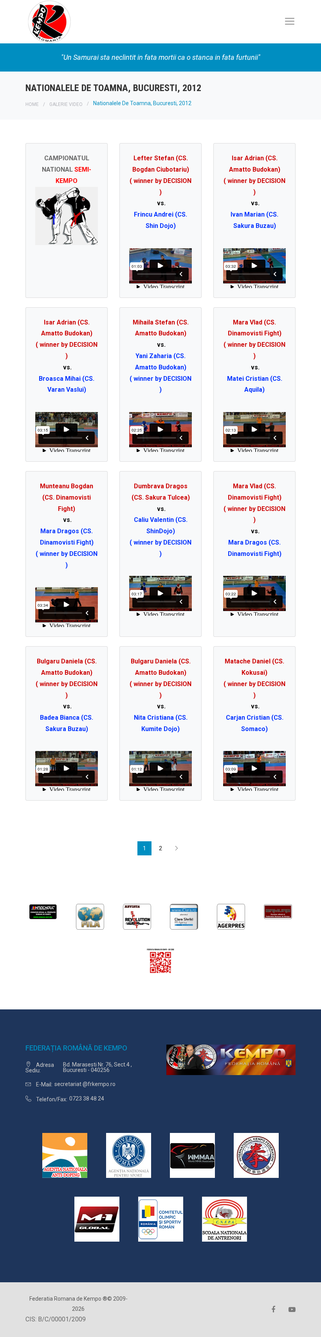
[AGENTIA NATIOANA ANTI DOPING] (64, 1155)
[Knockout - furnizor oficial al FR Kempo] (43, 911)
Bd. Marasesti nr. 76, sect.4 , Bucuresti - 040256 (97, 1067)
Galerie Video (66, 104)
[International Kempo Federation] (256, 1155)
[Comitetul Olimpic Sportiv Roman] (160, 1218)
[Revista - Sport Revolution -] (137, 916)
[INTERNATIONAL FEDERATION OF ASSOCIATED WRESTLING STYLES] (90, 916)
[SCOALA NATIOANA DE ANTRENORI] (224, 1218)
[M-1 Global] (96, 1218)
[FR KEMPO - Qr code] (160, 962)
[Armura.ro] (278, 911)
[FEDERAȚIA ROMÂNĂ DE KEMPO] (48, 21)
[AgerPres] (231, 916)
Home (32, 104)
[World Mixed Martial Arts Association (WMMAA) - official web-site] (192, 1155)
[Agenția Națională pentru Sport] (128, 1155)
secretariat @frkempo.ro (84, 1084)
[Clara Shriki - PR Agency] (184, 916)
